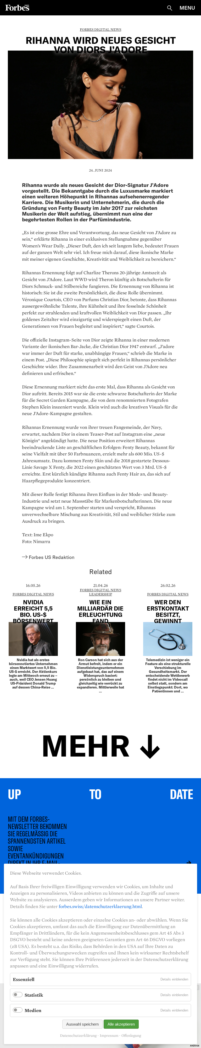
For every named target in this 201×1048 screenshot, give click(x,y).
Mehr (85, 745)
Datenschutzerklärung (78, 1035)
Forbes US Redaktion (51, 557)
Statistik (34, 995)
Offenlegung (131, 1035)
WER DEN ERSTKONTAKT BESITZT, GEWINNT (168, 611)
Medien (33, 1010)
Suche (169, 8)
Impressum (109, 1035)
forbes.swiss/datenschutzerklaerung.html (100, 906)
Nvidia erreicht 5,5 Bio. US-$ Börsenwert (33, 611)
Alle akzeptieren (121, 1024)
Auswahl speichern (82, 1024)
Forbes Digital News (100, 29)
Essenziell (23, 979)
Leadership (100, 594)
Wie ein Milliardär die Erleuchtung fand (100, 611)
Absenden (185, 863)
